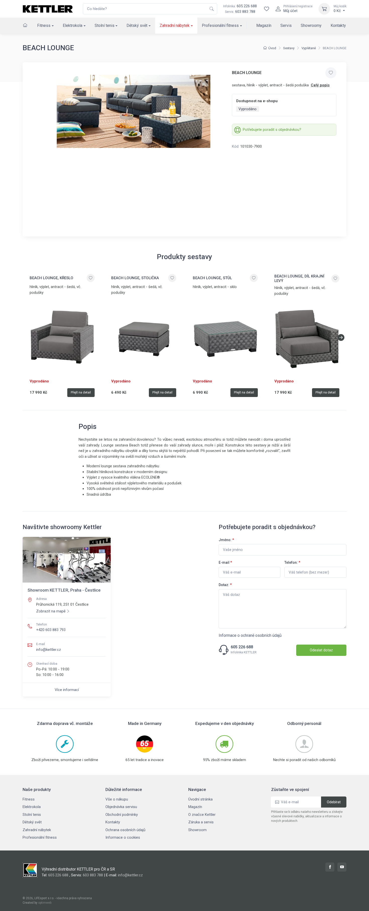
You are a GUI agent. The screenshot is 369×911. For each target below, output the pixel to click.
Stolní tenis (104, 25)
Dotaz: (225, 585)
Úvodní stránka (200, 799)
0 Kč (340, 9)
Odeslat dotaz (321, 650)
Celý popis (320, 85)
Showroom (197, 830)
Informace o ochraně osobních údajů (250, 635)
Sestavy (288, 48)
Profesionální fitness (220, 25)
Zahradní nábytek (175, 25)
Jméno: (226, 540)
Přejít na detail (81, 392)
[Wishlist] (266, 9)
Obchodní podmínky (121, 814)
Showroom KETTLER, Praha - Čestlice (64, 590)
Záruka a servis (201, 822)
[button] (341, 337)
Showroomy (311, 25)
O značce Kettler (202, 814)
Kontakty (338, 25)
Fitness (43, 25)
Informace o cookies (122, 837)
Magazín (263, 25)
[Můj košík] (324, 9)
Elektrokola (72, 25)
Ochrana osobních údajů (125, 830)
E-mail (225, 562)
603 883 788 (245, 11)
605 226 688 (240, 6)
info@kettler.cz (48, 649)
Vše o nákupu (116, 799)
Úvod (272, 48)
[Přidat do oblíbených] (330, 72)
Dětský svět (137, 25)
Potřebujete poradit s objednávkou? (272, 129)
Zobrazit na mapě (51, 611)
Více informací (67, 690)
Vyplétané (308, 48)
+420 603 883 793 (51, 630)
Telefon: (292, 562)
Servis (286, 25)
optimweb (44, 902)
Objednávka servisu (121, 807)
